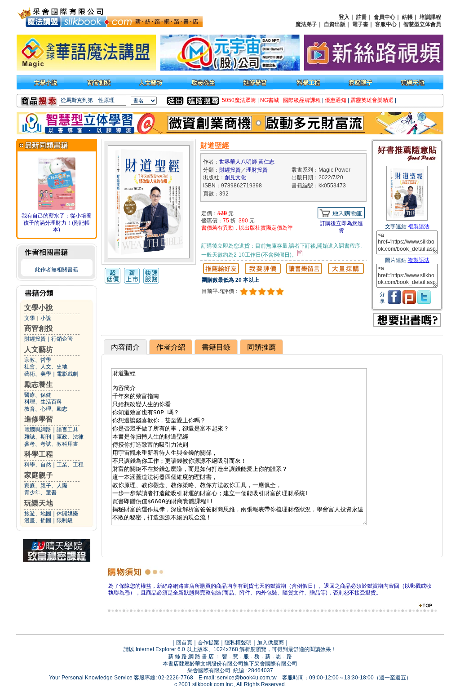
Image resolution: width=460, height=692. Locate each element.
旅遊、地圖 (37, 513)
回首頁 (184, 642)
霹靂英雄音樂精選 (372, 100)
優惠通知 (335, 100)
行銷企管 (62, 339)
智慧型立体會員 (422, 24)
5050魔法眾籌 (239, 100)
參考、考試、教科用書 (51, 444)
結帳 (407, 17)
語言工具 (67, 429)
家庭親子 (38, 475)
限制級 (65, 520)
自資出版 (334, 24)
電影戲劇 (67, 374)
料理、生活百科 (43, 402)
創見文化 (235, 177)
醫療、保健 (37, 395)
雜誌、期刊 (37, 437)
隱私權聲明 (238, 642)
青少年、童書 (40, 492)
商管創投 (38, 328)
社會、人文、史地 (45, 367)
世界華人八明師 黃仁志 (246, 162)
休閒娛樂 (67, 513)
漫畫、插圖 (37, 520)
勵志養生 (38, 384)
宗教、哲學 (37, 360)
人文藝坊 (38, 349)
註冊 (361, 17)
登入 (344, 17)
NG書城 (269, 100)
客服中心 (386, 24)
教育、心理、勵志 (45, 409)
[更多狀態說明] (300, 253)
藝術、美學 (37, 374)
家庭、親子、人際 (45, 486)
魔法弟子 (306, 24)
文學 (29, 318)
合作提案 (208, 642)
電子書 (360, 24)
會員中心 (384, 17)
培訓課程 (430, 17)
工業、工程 (70, 464)
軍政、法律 (70, 437)
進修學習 (38, 419)
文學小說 (38, 307)
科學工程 (38, 454)
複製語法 (418, 226)
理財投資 (257, 170)
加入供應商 (270, 642)
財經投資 (35, 339)
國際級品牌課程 (302, 100)
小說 (45, 318)
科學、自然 (37, 464)
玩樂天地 (38, 503)
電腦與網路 (37, 429)
